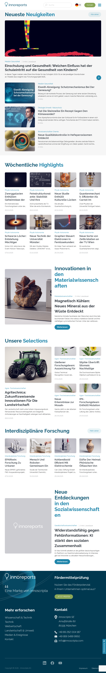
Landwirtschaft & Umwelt (19, 630)
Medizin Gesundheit (12, 62)
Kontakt (90, 5)
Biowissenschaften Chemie (48, 132)
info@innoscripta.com (71, 640)
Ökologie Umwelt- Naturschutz (50, 108)
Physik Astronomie (12, 190)
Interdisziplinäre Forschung (15, 456)
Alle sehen (95, 14)
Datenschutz (96, 668)
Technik (9, 621)
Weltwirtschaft (13, 626)
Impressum (83, 668)
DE (79, 5)
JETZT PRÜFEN (64, 597)
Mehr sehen (94, 431)
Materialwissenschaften (64, 296)
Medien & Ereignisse (16, 634)
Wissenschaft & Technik (18, 617)
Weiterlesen (62, 327)
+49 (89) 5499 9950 (69, 636)
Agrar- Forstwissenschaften (15, 388)
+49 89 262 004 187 (69, 631)
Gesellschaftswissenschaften (66, 525)
